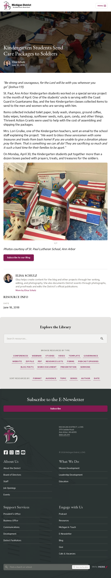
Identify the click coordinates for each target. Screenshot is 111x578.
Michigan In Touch (67, 527)
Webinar (36, 356)
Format (37, 378)
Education (63, 481)
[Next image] (103, 201)
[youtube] (23, 452)
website (17, 361)
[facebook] (5, 452)
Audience (51, 378)
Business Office (10, 520)
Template (74, 356)
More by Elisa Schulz (26, 290)
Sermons (85, 367)
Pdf (40, 361)
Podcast (63, 514)
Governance (91, 356)
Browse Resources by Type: (55, 350)
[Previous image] (8, 201)
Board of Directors (12, 475)
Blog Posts (27, 367)
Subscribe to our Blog (18, 257)
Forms (70, 361)
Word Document (47, 367)
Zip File (30, 361)
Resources (64, 520)
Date (6, 303)
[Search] (102, 338)
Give (61, 547)
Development (9, 534)
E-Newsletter (65, 534)
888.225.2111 (64, 435)
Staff (5, 481)
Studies (50, 356)
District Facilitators (12, 540)
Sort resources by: (20, 378)
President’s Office (12, 514)
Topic (63, 378)
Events (6, 494)
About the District (12, 468)
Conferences (20, 356)
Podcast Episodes (88, 361)
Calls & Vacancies (67, 553)
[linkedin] (17, 452)
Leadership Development (71, 475)
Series (73, 378)
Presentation (68, 367)
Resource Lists (54, 361)
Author (85, 378)
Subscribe (55, 408)
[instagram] (11, 452)
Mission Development (69, 468)
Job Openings (9, 488)
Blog (61, 540)
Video (61, 356)
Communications (11, 527)
